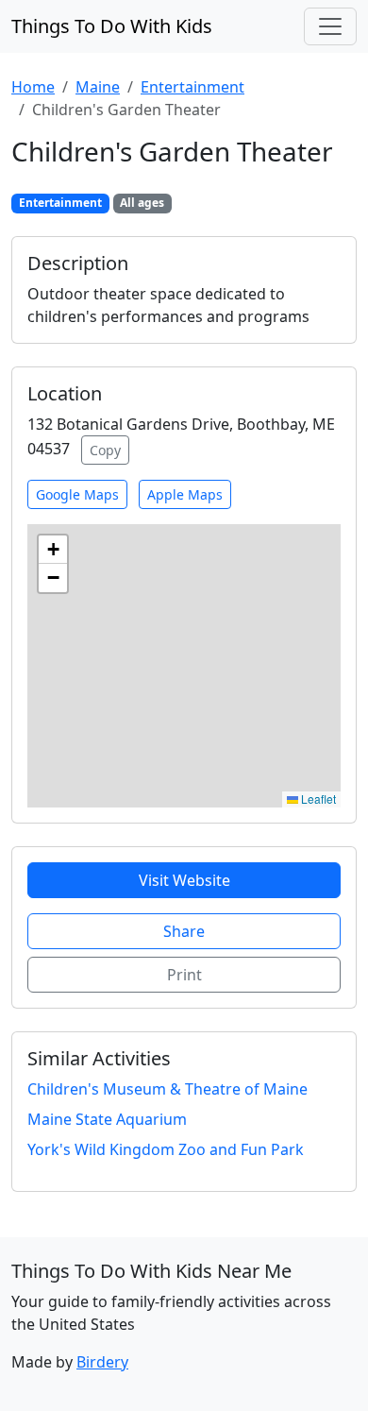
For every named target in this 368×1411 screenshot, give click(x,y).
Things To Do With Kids (111, 26)
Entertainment (192, 86)
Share (184, 931)
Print (184, 974)
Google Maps (77, 494)
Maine (97, 86)
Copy (105, 450)
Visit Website (184, 880)
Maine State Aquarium (107, 1119)
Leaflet (317, 798)
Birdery (102, 1362)
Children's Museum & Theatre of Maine (167, 1089)
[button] (53, 550)
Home (33, 86)
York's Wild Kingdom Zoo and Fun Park (165, 1149)
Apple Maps (185, 494)
